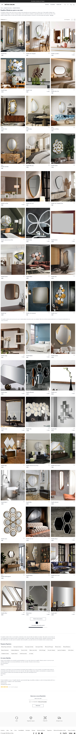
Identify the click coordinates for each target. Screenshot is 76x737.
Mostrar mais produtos (38, 618)
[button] (2, 4)
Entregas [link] (33, 730)
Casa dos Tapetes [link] (51, 650)
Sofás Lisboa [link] (70, 650)
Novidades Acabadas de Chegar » (38, 1)
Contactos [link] (3, 730)
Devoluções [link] (28, 730)
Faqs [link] (11, 730)
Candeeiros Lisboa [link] (5, 653)
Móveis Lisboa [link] (58, 646)
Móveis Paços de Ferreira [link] (6, 646)
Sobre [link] (8, 730)
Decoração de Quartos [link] (18, 646)
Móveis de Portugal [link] (49, 646)
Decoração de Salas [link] (29, 646)
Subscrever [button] (38, 705)
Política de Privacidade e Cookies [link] (60, 730)
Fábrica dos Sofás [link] (33, 650)
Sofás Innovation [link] (23, 653)
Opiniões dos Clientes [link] (41, 730)
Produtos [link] (47, 4)
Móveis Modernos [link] (66, 646)
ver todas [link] (31, 653)
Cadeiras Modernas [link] (15, 650)
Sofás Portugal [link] (42, 650)
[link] (9, 4)
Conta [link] (15, 730)
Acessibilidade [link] (21, 730)
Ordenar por (3, 19)
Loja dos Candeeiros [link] (62, 650)
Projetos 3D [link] (59, 4)
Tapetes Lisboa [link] (14, 653)
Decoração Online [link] (39, 646)
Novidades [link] (53, 4)
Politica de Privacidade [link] (42, 701)
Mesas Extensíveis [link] (5, 650)
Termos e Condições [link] (71, 730)
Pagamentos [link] (49, 730)
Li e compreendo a (39, 701)
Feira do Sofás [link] (24, 650)
